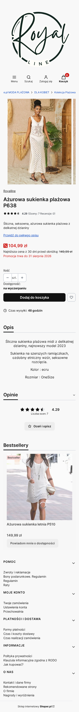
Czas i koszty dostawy (19, 633)
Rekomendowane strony (20, 686)
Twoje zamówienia (15, 603)
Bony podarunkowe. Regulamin (24, 576)
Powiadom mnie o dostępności (32, 543)
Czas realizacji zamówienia (21, 638)
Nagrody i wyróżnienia (18, 695)
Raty (6, 585)
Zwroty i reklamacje (16, 572)
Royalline (9, 191)
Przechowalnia (13, 611)
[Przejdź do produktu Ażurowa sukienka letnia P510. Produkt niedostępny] (39, 487)
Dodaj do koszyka (34, 297)
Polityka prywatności (17, 656)
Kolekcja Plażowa (65, 92)
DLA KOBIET (41, 92)
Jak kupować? (13, 664)
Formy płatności (14, 629)
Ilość (6, 270)
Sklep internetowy (35, 706)
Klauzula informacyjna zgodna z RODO (30, 660)
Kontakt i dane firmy (17, 682)
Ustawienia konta (15, 607)
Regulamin (10, 580)
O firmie (8, 691)
